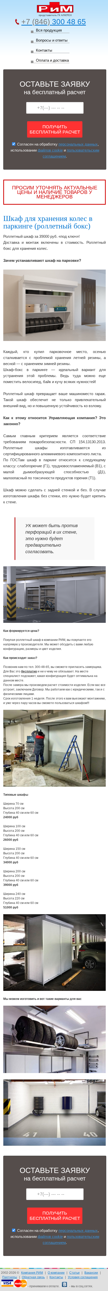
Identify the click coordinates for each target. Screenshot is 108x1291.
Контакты (44, 50)
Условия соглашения (83, 1277)
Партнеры (9, 1277)
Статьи (74, 1272)
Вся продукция (49, 30)
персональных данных (78, 144)
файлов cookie (50, 150)
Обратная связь (33, 1277)
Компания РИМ (32, 1272)
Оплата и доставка (52, 60)
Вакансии (91, 1272)
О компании (56, 1272)
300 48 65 (53, 22)
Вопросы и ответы (52, 40)
